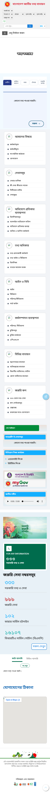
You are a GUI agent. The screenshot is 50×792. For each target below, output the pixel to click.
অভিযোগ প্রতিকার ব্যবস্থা (19, 226)
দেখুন (4, 21)
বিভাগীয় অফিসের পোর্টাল (20, 371)
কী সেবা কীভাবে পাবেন (18, 185)
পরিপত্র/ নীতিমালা (17, 326)
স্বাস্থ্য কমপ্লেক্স (25, 54)
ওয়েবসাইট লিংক (15, 459)
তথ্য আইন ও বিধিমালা (18, 258)
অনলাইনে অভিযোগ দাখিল (20, 222)
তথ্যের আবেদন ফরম (18, 267)
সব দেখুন (25, 666)
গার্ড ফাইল (14, 303)
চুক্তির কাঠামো (15, 335)
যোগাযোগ (14, 158)
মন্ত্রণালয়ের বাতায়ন (17, 362)
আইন (12, 289)
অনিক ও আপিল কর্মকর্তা (19, 231)
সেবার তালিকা (15, 181)
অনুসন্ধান (30, 26)
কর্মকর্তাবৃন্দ (14, 144)
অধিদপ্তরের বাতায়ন (17, 367)
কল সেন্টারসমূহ (16, 403)
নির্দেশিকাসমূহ (15, 217)
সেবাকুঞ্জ (13, 195)
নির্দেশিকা (13, 263)
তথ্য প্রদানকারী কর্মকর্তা (19, 253)
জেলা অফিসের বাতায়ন (19, 376)
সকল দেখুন (39, 646)
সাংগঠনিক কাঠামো (17, 154)
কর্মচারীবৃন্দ (14, 149)
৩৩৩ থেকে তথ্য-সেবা (18, 398)
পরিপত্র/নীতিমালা (16, 299)
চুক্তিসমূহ (13, 330)
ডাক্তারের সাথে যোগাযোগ (19, 412)
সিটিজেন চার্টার (16, 190)
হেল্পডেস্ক (13, 408)
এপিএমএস (14, 340)
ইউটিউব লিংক (14, 463)
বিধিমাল (13, 294)
